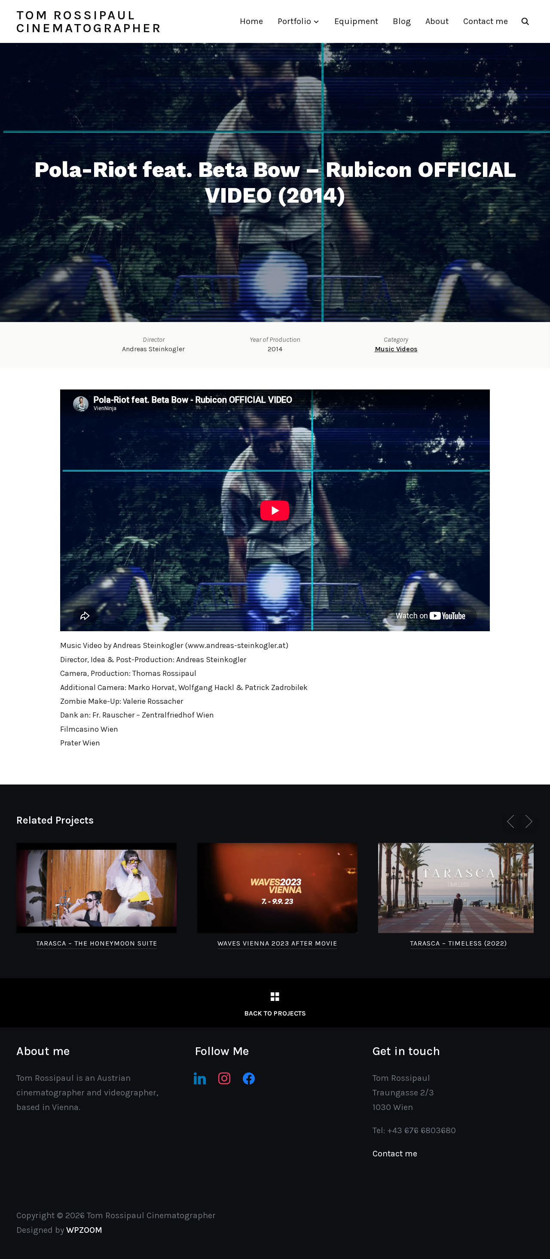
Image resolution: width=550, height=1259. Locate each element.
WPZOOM (84, 1230)
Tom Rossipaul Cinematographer (89, 21)
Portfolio (294, 21)
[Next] (527, 821)
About (437, 21)
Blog (402, 21)
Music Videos (396, 349)
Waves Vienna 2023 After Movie (277, 943)
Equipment (356, 21)
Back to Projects (275, 1013)
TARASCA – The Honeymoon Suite (96, 943)
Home (251, 21)
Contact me (485, 21)
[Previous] (512, 821)
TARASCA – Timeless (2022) (458, 943)
